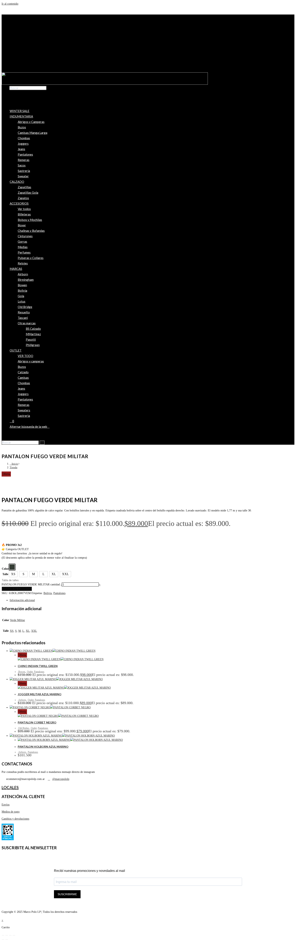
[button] (148, 68)
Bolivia (22, 290)
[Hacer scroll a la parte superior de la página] (3, 916)
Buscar (5, 88)
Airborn (23, 274)
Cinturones (25, 236)
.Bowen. (22, 671)
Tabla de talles (10, 580)
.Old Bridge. (24, 728)
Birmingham (26, 279)
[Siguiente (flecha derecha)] (6, 939)
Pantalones (25, 154)
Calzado (23, 372)
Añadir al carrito (17, 588)
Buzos (22, 127)
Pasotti (31, 339)
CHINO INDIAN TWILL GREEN (38, 666)
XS (11, 630)
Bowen (22, 285)
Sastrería (24, 171)
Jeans (21, 149)
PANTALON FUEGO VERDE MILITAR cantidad (31, 584)
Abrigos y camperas (31, 361)
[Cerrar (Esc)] (13, 935)
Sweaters (24, 410)
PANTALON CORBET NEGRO (37, 722)
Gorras (22, 241)
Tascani (23, 318)
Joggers (23, 143)
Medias (23, 247)
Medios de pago (11, 811)
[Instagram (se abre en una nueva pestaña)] (11, 435)
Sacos (22, 165)
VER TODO (25, 356)
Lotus (21, 301)
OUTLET (16, 350)
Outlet (30, 671)
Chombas (24, 138)
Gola (21, 296)
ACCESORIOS (19, 203)
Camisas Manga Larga (32, 132)
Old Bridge (25, 307)
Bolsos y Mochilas (30, 220)
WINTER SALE (19, 111)
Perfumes (24, 252)
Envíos (5, 804)
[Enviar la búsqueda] (42, 442)
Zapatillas (24, 187)
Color (5, 568)
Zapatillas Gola (28, 192)
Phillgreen (33, 345)
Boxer (22, 225)
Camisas (23, 377)
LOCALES (10, 787)
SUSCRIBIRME (67, 894)
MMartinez (33, 334)
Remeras (23, 160)
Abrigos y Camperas (31, 122)
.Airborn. (22, 699)
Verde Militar (17, 620)
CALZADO (17, 181)
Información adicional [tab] (22, 600)
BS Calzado (33, 328)
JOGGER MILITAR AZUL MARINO (39, 694)
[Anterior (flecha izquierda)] (3, 939)
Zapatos (23, 198)
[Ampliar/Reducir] (3, 935)
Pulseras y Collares (30, 258)
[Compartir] (10, 935)
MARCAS (16, 269)
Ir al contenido (10, 3)
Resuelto (24, 312)
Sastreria (24, 415)
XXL (34, 630)
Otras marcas (27, 323)
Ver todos (24, 209)
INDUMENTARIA (21, 116)
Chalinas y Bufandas (31, 230)
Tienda (13, 467)
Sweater (23, 176)
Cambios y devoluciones (15, 818)
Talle (5, 574)
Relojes (23, 263)
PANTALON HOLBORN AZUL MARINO (43, 746)
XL (28, 630)
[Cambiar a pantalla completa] (6, 935)
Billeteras (24, 214)
